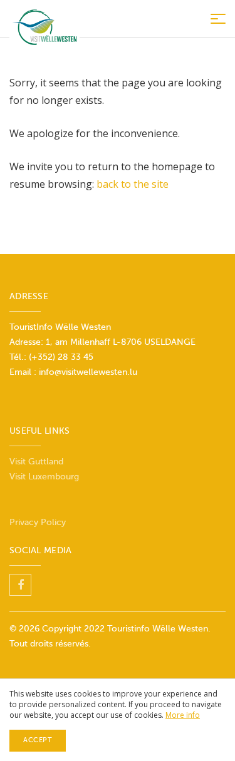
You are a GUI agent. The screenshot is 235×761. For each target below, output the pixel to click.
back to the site (133, 184)
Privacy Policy (37, 522)
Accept (37, 740)
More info (182, 715)
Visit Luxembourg (44, 476)
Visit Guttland (36, 461)
